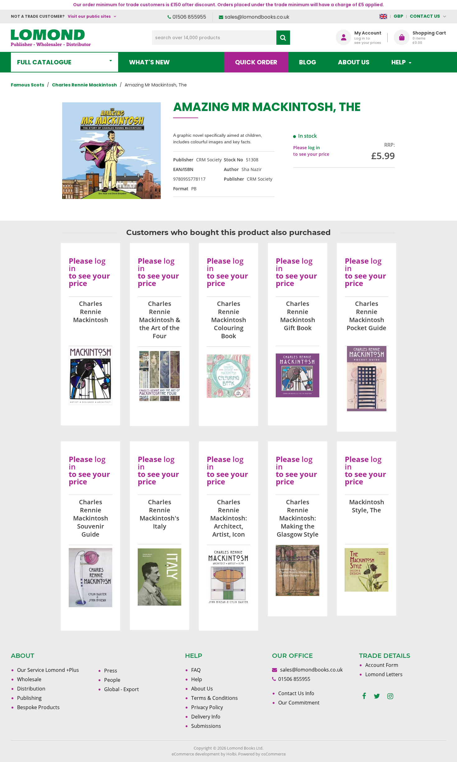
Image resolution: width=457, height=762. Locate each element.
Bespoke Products (38, 707)
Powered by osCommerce (262, 754)
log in (314, 147)
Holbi (231, 754)
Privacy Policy (207, 707)
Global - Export (121, 689)
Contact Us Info (296, 693)
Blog (307, 62)
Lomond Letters (384, 674)
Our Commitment (299, 702)
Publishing (29, 698)
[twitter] (377, 696)
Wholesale (29, 679)
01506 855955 (189, 17)
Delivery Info (205, 716)
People (112, 680)
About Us (354, 62)
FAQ (196, 670)
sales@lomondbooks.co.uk (257, 17)
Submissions (206, 726)
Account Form (381, 665)
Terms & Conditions (214, 698)
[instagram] (390, 696)
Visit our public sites (89, 16)
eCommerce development (196, 754)
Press (110, 670)
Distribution (31, 688)
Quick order (256, 62)
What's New (149, 62)
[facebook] (364, 696)
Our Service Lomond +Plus (48, 670)
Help (196, 679)
